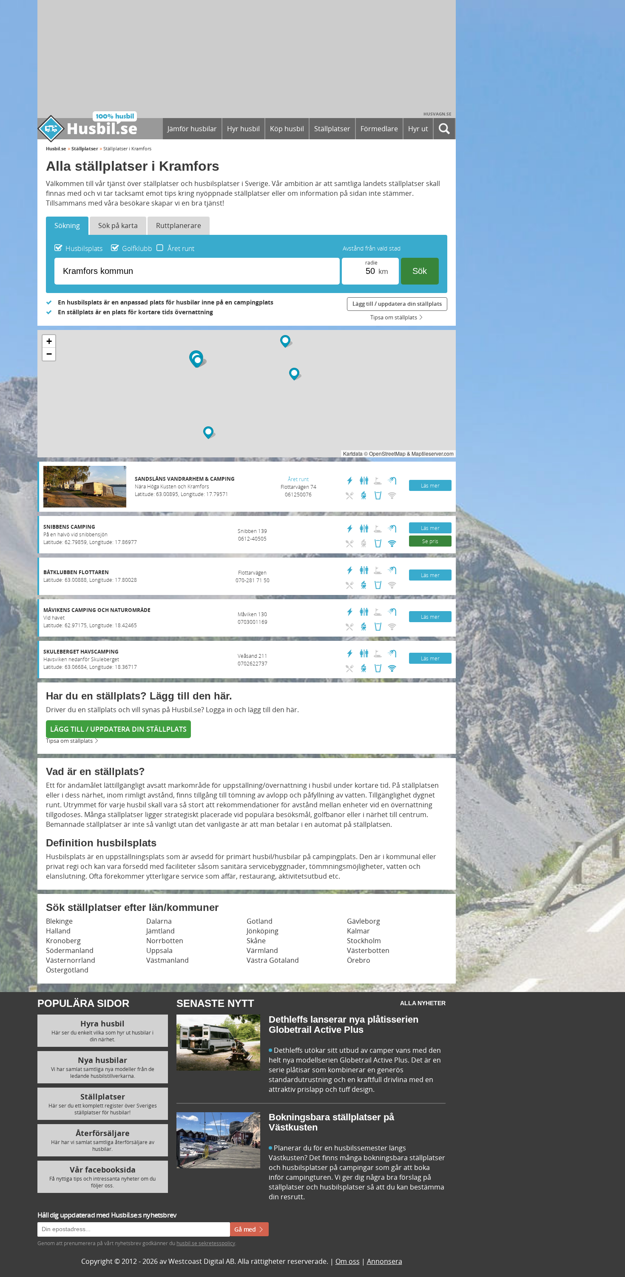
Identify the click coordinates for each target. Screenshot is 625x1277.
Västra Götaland (273, 960)
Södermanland (70, 950)
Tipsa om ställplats (393, 317)
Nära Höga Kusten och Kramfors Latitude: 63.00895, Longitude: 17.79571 (185, 486)
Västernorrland (70, 960)
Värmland (262, 950)
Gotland (260, 921)
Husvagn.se (437, 113)
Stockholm (364, 940)
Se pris (430, 541)
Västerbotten (368, 950)
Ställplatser (84, 148)
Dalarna (159, 921)
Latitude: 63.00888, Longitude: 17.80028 (90, 576)
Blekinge (59, 921)
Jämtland (160, 931)
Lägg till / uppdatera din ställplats (397, 303)
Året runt (181, 248)
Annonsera (384, 1261)
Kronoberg (63, 940)
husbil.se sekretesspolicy (205, 1243)
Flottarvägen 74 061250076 (298, 487)
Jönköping (262, 931)
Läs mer (430, 485)
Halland (58, 931)
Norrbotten (164, 940)
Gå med (246, 1229)
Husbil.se (56, 148)
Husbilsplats (83, 248)
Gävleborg (363, 921)
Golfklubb (137, 248)
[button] (209, 432)
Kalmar (358, 931)
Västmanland (167, 960)
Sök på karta (118, 225)
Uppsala (159, 950)
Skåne (256, 940)
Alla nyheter (423, 1003)
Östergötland (67, 970)
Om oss (347, 1261)
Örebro (358, 960)
